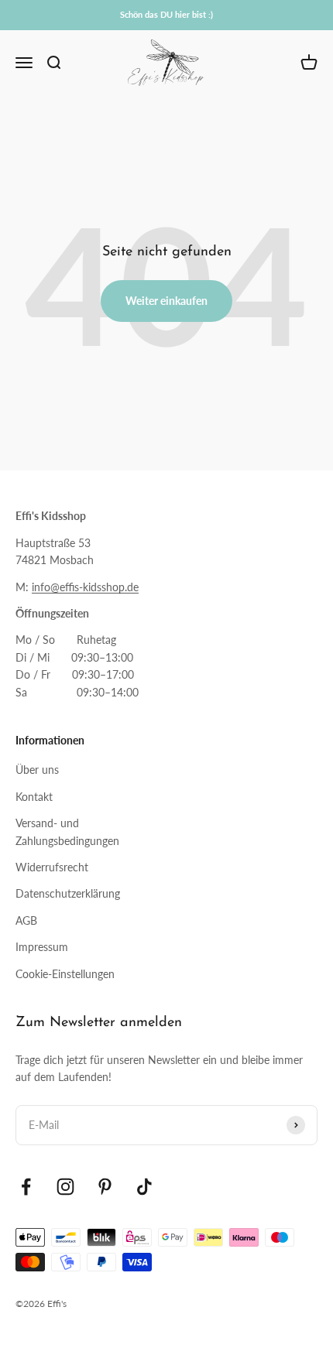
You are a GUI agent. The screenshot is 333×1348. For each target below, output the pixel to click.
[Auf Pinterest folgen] (104, 1186)
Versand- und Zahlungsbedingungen (67, 831)
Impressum (41, 946)
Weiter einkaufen (166, 300)
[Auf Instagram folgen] (65, 1186)
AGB (26, 920)
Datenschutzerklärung (67, 893)
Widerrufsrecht (51, 867)
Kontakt (34, 796)
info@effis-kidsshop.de (85, 587)
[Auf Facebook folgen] (25, 1186)
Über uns (37, 769)
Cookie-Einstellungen (65, 973)
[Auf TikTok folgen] (144, 1186)
